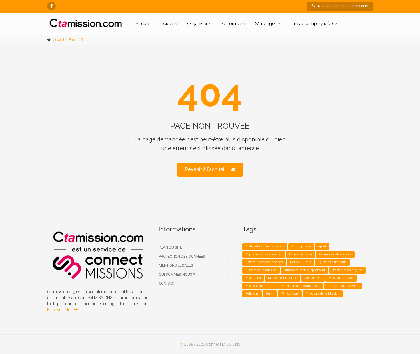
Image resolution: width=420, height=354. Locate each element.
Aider (168, 23)
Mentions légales (176, 265)
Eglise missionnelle (332, 262)
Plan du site (170, 247)
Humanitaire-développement (304, 270)
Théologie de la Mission (322, 293)
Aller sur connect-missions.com (342, 6)
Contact (167, 283)
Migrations (253, 278)
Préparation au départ (343, 286)
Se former (231, 23)
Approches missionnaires (263, 254)
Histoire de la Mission (261, 270)
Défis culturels (300, 262)
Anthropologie (301, 246)
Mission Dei (312, 278)
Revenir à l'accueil (205, 169)
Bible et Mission (300, 254)
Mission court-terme (282, 278)
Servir (270, 293)
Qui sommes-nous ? (177, 274)
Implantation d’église (347, 270)
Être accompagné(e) (311, 23)
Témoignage (290, 293)
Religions (252, 293)
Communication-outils (335, 254)
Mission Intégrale (341, 278)
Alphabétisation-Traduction (264, 246)
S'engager (265, 23)
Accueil (143, 23)
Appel (322, 246)
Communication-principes (264, 262)
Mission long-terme (259, 286)
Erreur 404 (77, 40)
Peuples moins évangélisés (300, 286)
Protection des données (182, 256)
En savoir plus (60, 309)
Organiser (197, 23)
